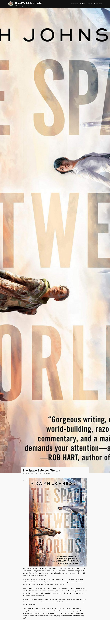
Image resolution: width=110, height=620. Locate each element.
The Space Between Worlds (41, 470)
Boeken (48, 474)
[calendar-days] (24, 474)
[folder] (45, 474)
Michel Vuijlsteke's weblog (28, 2)
